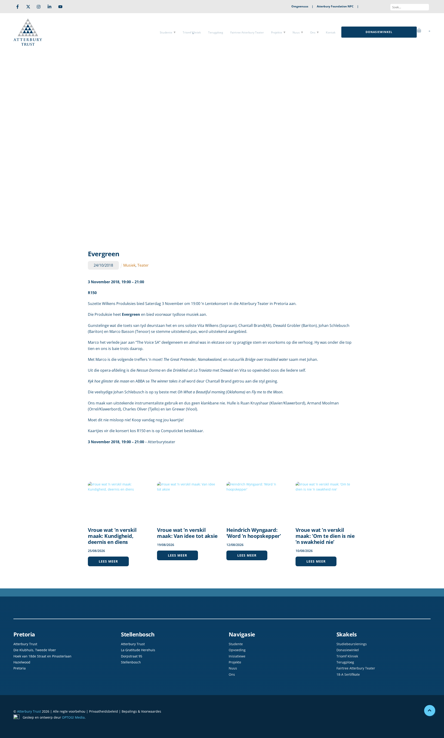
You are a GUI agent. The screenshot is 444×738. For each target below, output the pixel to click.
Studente (166, 32)
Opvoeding (237, 650)
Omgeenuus (299, 6)
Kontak (331, 32)
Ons (312, 32)
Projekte (276, 32)
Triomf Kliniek (192, 32)
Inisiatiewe (237, 656)
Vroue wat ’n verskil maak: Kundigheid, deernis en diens (112, 535)
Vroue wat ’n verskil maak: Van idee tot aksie (187, 532)
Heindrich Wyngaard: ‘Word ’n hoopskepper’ (253, 532)
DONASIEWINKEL (379, 32)
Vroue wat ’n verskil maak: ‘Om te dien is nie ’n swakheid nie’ (325, 535)
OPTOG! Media (73, 717)
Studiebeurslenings (351, 644)
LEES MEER (108, 561)
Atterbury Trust (29, 711)
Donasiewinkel (347, 650)
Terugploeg (215, 32)
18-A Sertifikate (348, 674)
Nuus (296, 32)
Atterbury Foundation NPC (335, 6)
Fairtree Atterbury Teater (247, 32)
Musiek (129, 265)
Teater (143, 265)
